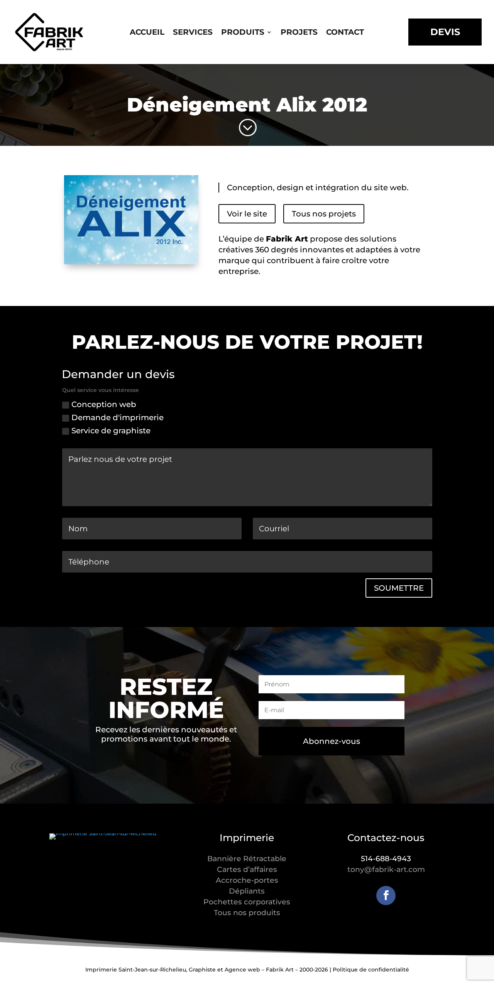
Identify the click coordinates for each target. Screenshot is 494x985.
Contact (345, 33)
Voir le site (247, 213)
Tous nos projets (324, 213)
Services (193, 33)
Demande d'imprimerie (117, 417)
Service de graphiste (111, 430)
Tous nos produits (247, 912)
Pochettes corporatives (246, 901)
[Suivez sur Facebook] (386, 895)
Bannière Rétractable (246, 858)
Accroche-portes (247, 880)
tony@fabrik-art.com (386, 869)
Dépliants (247, 891)
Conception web (103, 404)
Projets (299, 33)
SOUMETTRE (399, 588)
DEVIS (445, 31)
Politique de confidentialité (371, 969)
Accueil (147, 33)
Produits (242, 33)
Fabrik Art (287, 238)
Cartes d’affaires (247, 869)
